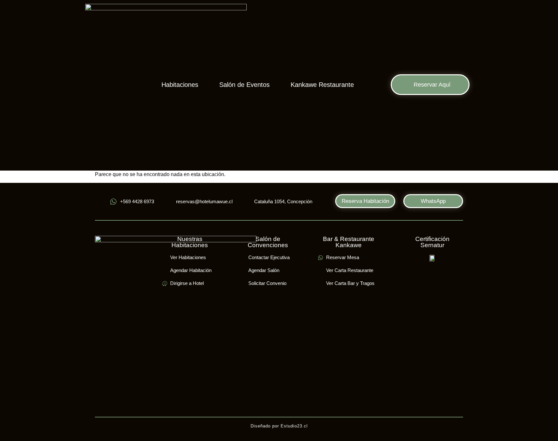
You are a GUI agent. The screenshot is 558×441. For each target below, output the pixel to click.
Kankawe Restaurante (322, 84)
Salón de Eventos (244, 84)
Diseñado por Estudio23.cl (279, 426)
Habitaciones (179, 84)
